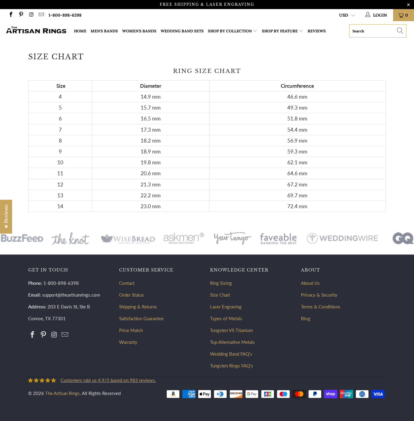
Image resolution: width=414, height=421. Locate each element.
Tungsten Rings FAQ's (231, 365)
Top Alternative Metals (232, 342)
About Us (310, 283)
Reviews (317, 31)
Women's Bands (139, 31)
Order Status (131, 295)
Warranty (128, 342)
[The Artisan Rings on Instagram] (31, 15)
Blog (305, 318)
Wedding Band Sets (182, 31)
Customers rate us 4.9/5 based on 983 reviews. (108, 380)
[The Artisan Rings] (36, 30)
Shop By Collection (230, 31)
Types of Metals (226, 318)
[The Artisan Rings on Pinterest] (21, 15)
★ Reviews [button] (6, 216)
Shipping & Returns (138, 306)
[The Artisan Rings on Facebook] (11, 15)
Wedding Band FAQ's (231, 354)
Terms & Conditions (320, 306)
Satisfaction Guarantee (141, 318)
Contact (127, 283)
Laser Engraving (226, 306)
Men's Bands (104, 31)
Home (80, 31)
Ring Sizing (221, 283)
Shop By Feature (280, 31)
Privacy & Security (319, 295)
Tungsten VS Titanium (231, 330)
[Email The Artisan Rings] (41, 15)
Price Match (131, 330)
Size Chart (220, 295)
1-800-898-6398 (65, 15)
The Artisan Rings (62, 393)
